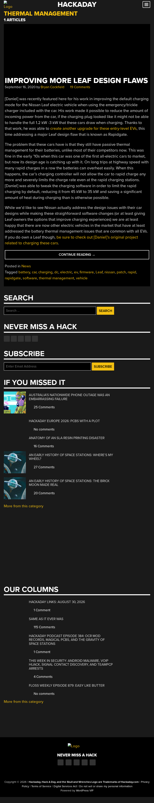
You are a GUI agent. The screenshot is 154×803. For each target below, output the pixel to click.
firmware (87, 272)
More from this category (23, 506)
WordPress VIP (84, 790)
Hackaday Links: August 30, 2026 (57, 602)
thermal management (56, 278)
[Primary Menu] (146, 4)
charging (45, 272)
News (26, 266)
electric (66, 272)
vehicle (82, 278)
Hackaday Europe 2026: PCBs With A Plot (64, 421)
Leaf (99, 272)
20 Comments (44, 493)
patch (121, 272)
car (34, 272)
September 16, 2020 (20, 87)
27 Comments (44, 467)
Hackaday (77, 4)
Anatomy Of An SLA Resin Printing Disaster (66, 438)
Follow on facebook (7, 339)
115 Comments (44, 627)
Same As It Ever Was (46, 619)
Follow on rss (28, 339)
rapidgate (13, 278)
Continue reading (85, 255)
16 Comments (43, 446)
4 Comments (43, 677)
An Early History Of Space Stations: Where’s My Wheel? (71, 457)
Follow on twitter (14, 339)
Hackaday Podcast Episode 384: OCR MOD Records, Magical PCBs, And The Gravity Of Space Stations (67, 640)
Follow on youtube (21, 339)
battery (24, 272)
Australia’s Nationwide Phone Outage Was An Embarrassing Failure (69, 397)
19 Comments (79, 87)
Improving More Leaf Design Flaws (76, 80)
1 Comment (41, 610)
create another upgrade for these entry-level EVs (93, 128)
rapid (132, 272)
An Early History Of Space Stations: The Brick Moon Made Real (69, 483)
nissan (109, 272)
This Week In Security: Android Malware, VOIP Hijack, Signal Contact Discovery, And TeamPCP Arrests (71, 665)
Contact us (35, 339)
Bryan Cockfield (52, 87)
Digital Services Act (65, 786)
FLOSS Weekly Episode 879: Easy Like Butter (66, 685)
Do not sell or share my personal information (105, 786)
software (30, 278)
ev (76, 272)
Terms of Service (41, 786)
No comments (44, 429)
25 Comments (44, 407)
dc (56, 272)
